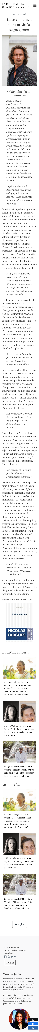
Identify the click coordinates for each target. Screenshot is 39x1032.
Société (23, 14)
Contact (10, 962)
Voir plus (19, 924)
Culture (16, 14)
